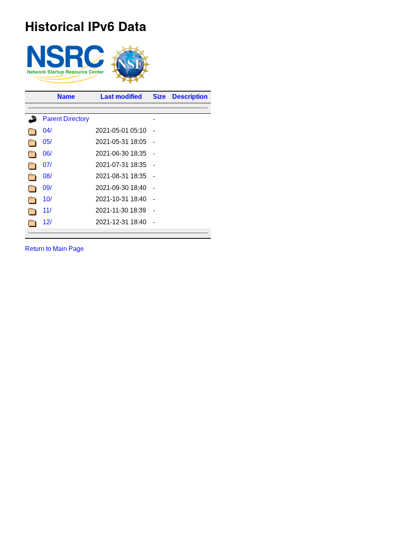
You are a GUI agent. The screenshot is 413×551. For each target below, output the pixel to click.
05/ (47, 141)
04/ (47, 130)
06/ (47, 153)
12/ (47, 222)
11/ (47, 210)
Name (66, 96)
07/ (47, 164)
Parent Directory (66, 118)
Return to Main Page (54, 248)
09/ (47, 187)
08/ (47, 176)
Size (159, 96)
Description (190, 96)
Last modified (121, 96)
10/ (47, 199)
